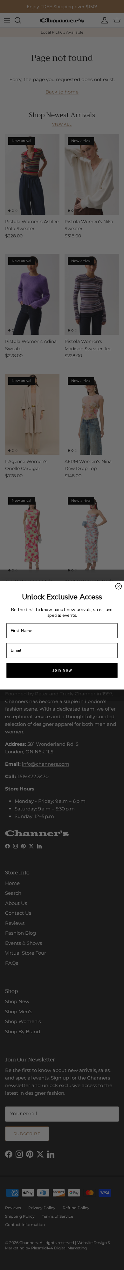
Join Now (62, 670)
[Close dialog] (118, 586)
